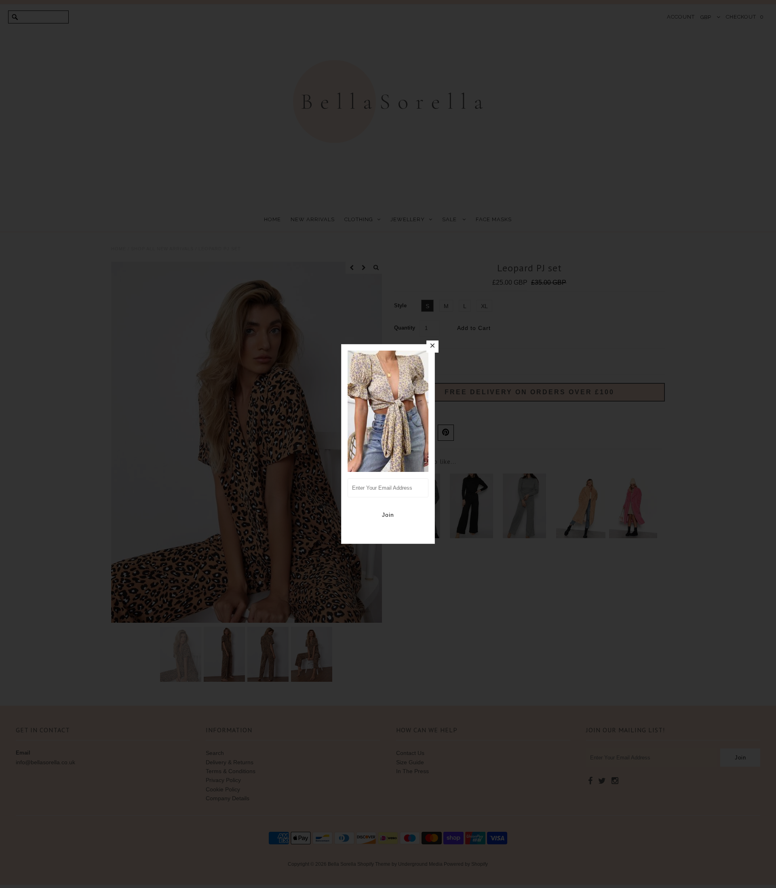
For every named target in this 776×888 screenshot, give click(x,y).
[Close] (432, 346)
